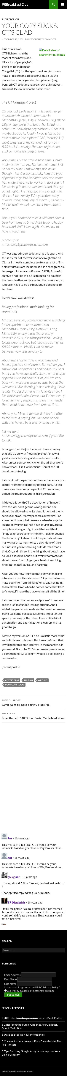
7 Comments (48, 39)
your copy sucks (14, 684)
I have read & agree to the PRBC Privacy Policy (32, 987)
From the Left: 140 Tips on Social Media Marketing (33, 716)
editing (28, 680)
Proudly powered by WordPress (18, 1071)
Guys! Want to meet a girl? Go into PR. (25, 702)
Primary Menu (62, 4)
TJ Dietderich (10, 19)
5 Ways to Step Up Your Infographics (23, 1034)
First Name (10, 979)
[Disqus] (33, 778)
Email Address (12, 974)
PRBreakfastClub (15, 4)
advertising (12, 680)
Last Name (10, 983)
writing (42, 680)
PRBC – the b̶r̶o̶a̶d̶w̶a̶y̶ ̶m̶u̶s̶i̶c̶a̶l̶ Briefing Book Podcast (33, 1017)
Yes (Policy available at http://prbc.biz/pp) (30, 990)
